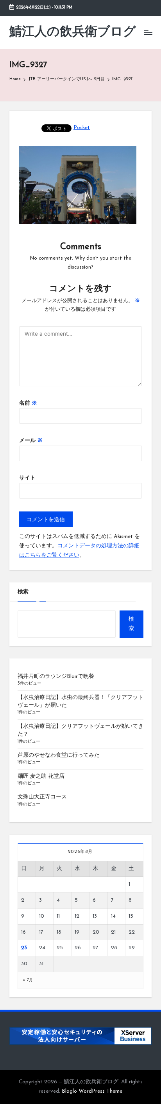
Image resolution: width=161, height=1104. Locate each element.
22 (132, 932)
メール (31, 440)
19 (77, 932)
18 (59, 932)
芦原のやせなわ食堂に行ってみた (59, 755)
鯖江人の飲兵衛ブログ (72, 32)
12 (77, 916)
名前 (28, 403)
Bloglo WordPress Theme (92, 1091)
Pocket (81, 127)
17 (41, 932)
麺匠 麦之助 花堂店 (41, 776)
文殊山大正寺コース (42, 797)
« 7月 (28, 980)
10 (41, 916)
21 (113, 932)
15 (131, 916)
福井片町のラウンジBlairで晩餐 (56, 676)
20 (96, 932)
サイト (27, 478)
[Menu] (148, 32)
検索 (23, 591)
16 (23, 932)
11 (58, 916)
